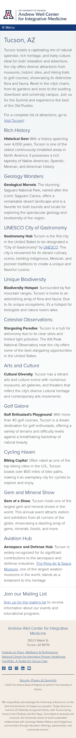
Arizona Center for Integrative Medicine (34, 16)
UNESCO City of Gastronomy (35, 228)
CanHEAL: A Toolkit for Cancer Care (25, 661)
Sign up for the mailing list (25, 602)
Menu (9, 27)
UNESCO (50, 247)
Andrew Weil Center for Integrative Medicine (38, 631)
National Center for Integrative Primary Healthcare (33, 657)
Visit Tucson (13, 120)
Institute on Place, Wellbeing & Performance (30, 652)
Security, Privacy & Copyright (38, 680)
